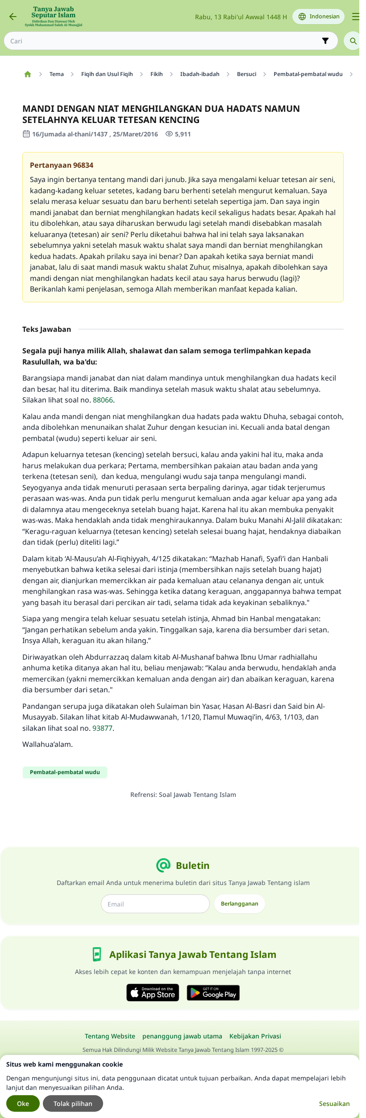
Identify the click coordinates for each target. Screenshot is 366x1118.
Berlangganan (239, 903)
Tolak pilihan (73, 1103)
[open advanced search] (325, 40)
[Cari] (353, 40)
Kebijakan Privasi (255, 1036)
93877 (102, 728)
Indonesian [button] (325, 16)
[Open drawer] (356, 16)
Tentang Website (110, 1036)
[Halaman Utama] (27, 74)
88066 (103, 400)
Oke (23, 1103)
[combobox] (164, 41)
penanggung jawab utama (182, 1036)
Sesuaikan (334, 1103)
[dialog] (179, 1086)
